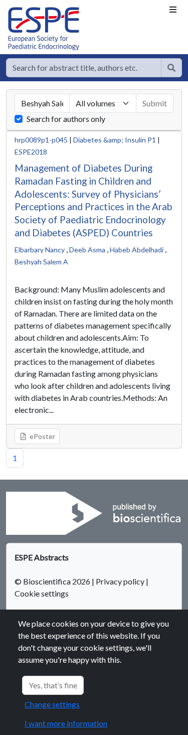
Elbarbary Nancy (40, 249)
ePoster (41, 436)
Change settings (52, 704)
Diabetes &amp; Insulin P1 (114, 139)
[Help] (171, 67)
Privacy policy (120, 581)
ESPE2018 (31, 152)
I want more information (66, 723)
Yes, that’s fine (53, 685)
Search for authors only (66, 118)
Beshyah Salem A (41, 261)
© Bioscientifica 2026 (53, 581)
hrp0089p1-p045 (41, 139)
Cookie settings (42, 593)
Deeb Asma (87, 249)
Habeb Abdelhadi (136, 249)
